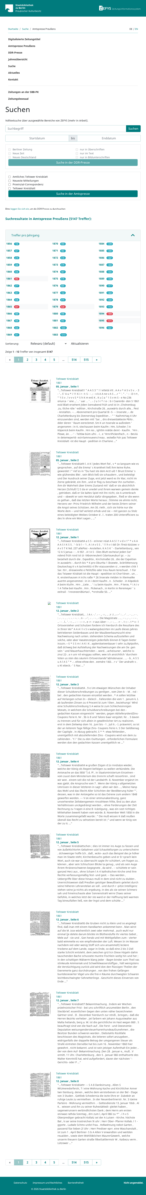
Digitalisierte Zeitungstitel (24, 39)
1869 (9, 334)
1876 (55, 285)
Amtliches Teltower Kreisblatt (30, 176)
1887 (102, 264)
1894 (102, 313)
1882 (55, 327)
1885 (102, 250)
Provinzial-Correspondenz (28, 184)
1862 (9, 285)
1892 (102, 299)
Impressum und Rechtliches (47, 1182)
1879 (55, 306)
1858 (9, 257)
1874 (55, 271)
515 (86, 360)
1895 (102, 320)
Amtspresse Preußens (21, 46)
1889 (102, 278)
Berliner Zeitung (22, 149)
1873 (55, 264)
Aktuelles (14, 72)
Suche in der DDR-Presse (73, 162)
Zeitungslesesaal (18, 98)
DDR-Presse (15, 52)
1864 (9, 299)
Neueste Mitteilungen (26, 180)
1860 (9, 271)
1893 (102, 306)
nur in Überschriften (92, 149)
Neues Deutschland (24, 157)
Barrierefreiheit (76, 1182)
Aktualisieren (80, 344)
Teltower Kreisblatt (24, 188)
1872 (55, 257)
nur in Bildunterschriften (95, 157)
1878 (55, 299)
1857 (9, 250)
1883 (55, 334)
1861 (9, 278)
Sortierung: (12, 343)
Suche (25, 29)
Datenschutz (20, 1182)
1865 (9, 306)
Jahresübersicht (17, 59)
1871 (55, 250)
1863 (9, 292)
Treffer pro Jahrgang (25, 235)
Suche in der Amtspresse (73, 194)
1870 (55, 243)
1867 (9, 320)
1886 (102, 257)
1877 (55, 292)
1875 (55, 278)
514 (74, 360)
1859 (9, 264)
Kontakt (13, 79)
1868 (9, 327)
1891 (102, 292)
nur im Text (87, 153)
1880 (55, 313)
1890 (102, 285)
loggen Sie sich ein (20, 208)
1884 (102, 243)
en (136, 29)
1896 (102, 327)
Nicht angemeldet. (133, 1182)
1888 (102, 271)
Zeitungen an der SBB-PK (23, 92)
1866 (9, 313)
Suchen (133, 129)
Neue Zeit (18, 153)
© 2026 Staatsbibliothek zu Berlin (48, 1189)
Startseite (13, 29)
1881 (55, 320)
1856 (9, 243)
